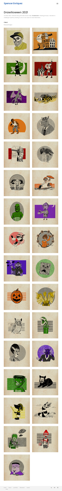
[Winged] (45, 154)
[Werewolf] (17, 126)
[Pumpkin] (17, 297)
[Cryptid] (17, 97)
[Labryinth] (17, 183)
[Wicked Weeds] (45, 325)
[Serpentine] (45, 410)
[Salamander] (45, 97)
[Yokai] (45, 211)
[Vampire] (17, 268)
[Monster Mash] (17, 467)
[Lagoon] (17, 211)
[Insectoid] (45, 353)
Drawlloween (35, 15)
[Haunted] (45, 41)
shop (7, 489)
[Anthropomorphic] (45, 126)
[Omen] (17, 325)
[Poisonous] (45, 183)
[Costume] (45, 439)
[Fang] (45, 382)
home (5, 488)
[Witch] (17, 69)
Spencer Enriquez (13, 3)
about (10, 488)
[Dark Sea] (17, 382)
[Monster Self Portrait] (17, 41)
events (28, 488)
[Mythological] (45, 240)
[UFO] (17, 439)
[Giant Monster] (45, 297)
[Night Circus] (45, 69)
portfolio (15, 488)
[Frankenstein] (17, 353)
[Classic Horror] (17, 154)
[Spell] (45, 268)
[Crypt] (17, 410)
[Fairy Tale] (17, 240)
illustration (22, 488)
